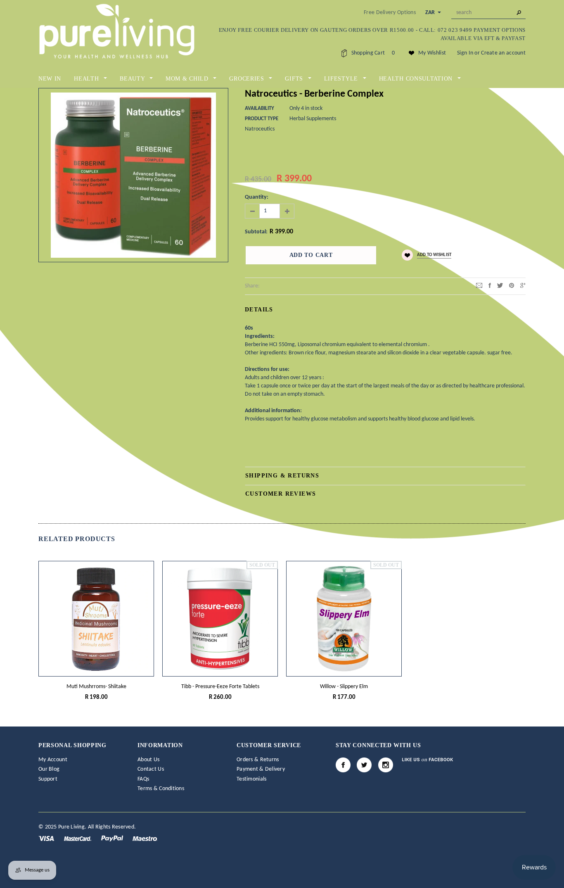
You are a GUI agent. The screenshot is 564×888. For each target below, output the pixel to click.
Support (47, 779)
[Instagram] (385, 764)
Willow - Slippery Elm (344, 687)
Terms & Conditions (160, 789)
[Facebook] (343, 764)
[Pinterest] (511, 286)
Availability (259, 108)
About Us (148, 760)
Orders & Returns (258, 760)
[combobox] (488, 13)
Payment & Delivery (261, 769)
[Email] (479, 286)
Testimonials (251, 779)
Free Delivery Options (390, 12)
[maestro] (145, 838)
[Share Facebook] (489, 286)
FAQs (143, 779)
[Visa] (47, 838)
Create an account (503, 53)
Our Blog (48, 769)
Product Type (261, 118)
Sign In (465, 53)
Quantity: (256, 197)
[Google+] (523, 286)
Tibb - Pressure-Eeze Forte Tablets (220, 687)
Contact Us (150, 769)
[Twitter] (500, 286)
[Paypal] (112, 838)
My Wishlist (432, 53)
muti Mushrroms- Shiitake (96, 687)
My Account (52, 760)
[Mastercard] (78, 838)
